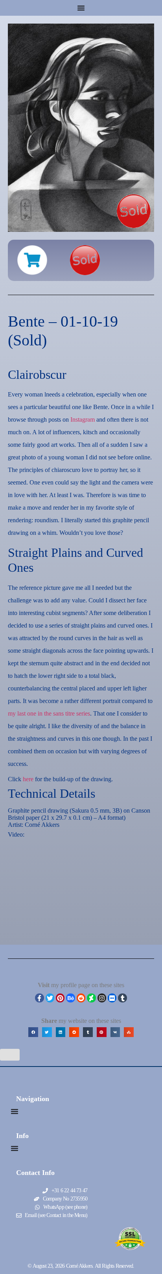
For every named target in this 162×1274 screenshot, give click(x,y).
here (28, 779)
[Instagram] (102, 997)
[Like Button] (10, 1055)
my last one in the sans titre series (49, 713)
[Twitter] (50, 997)
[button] (33, 1032)
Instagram (82, 419)
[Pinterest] (60, 997)
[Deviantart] (91, 997)
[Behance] (70, 997)
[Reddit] (81, 997)
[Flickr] (112, 997)
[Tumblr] (122, 997)
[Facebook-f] (39, 997)
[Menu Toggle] (81, 8)
